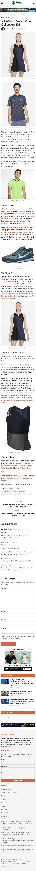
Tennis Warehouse (6, 789)
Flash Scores (18, 861)
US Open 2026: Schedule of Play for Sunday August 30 (18, 850)
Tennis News (4, 863)
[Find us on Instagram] (8, 717)
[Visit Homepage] (18, 3)
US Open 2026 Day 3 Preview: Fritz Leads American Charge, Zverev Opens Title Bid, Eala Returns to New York (21, 682)
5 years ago (17, 529)
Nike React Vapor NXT (12, 465)
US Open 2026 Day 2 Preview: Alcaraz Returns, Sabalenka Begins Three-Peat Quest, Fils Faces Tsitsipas (22, 701)
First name (4, 760)
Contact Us (25, 863)
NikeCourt (22, 491)
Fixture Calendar (17, 859)
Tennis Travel (27, 861)
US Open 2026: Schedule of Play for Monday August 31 (18, 846)
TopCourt (4, 799)
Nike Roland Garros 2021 (9, 491)
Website (3, 628)
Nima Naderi (10, 29)
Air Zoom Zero (12, 296)
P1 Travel (4, 809)
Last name (4, 766)
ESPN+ (3, 803)
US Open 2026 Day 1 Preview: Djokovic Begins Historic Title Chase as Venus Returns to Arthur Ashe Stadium (18, 840)
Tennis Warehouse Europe (9, 792)
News (8, 859)
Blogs (7, 17)
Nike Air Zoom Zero (23, 468)
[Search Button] (34, 3)
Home (2, 17)
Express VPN (5, 813)
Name (3, 611)
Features (12, 17)
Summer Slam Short (18, 237)
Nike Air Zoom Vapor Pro (24, 463)
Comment (5, 588)
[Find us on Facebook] (1, 717)
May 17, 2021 (21, 29)
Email (3, 620)
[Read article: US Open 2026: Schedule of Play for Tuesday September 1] (5, 693)
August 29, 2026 (15, 687)
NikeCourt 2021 (7, 494)
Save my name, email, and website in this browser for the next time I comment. (19, 637)
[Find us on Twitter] (5, 717)
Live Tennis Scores (6, 861)
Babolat (3, 796)
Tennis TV (4, 806)
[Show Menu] (2, 3)
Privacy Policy (15, 863)
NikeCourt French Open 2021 (22, 494)
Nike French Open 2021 (13, 488)
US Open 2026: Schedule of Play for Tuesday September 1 (21, 692)
